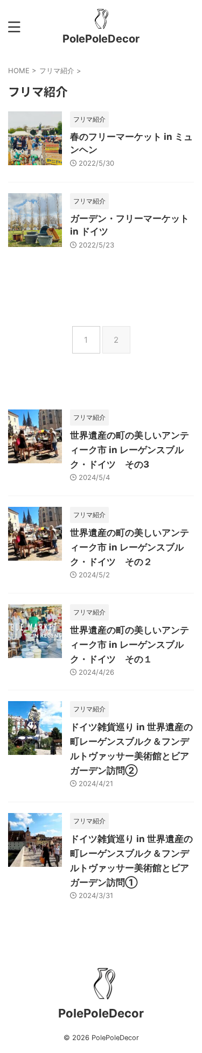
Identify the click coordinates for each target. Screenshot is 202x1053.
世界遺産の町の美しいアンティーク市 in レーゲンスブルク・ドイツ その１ (129, 645)
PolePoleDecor (101, 38)
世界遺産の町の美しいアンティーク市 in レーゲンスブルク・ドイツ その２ (129, 547)
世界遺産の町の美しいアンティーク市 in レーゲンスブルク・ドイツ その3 (129, 450)
